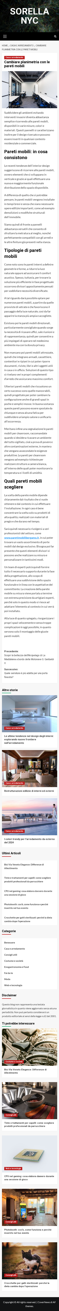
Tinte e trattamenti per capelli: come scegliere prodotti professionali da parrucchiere (27, 879)
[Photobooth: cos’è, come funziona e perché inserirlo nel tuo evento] (29, 1207)
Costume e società (13, 960)
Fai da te (8, 973)
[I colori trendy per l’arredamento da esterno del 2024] (29, 816)
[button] (5, 36)
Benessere (9, 942)
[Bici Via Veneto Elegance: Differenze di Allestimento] (29, 1047)
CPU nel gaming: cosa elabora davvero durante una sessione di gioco (28, 893)
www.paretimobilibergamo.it (21, 537)
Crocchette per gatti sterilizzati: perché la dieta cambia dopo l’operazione (28, 919)
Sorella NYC (29, 16)
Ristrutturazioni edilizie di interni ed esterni (29, 791)
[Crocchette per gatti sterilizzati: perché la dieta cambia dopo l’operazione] (29, 1260)
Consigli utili (10, 954)
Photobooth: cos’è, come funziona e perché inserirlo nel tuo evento (26, 906)
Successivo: (26, 673)
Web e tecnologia (13, 985)
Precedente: (29, 657)
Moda (7, 979)
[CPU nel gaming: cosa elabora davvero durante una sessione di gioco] (29, 1153)
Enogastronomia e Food (16, 967)
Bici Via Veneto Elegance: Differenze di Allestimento (24, 866)
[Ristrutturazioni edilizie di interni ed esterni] (29, 768)
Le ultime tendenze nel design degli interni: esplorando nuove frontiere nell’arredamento (29, 739)
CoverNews (44, 1302)
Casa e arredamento (14, 57)
